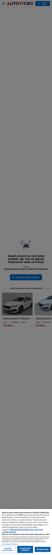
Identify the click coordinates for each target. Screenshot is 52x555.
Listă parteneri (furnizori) (10, 544)
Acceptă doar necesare (25, 549)
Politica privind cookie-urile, (22, 529)
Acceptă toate (43, 549)
